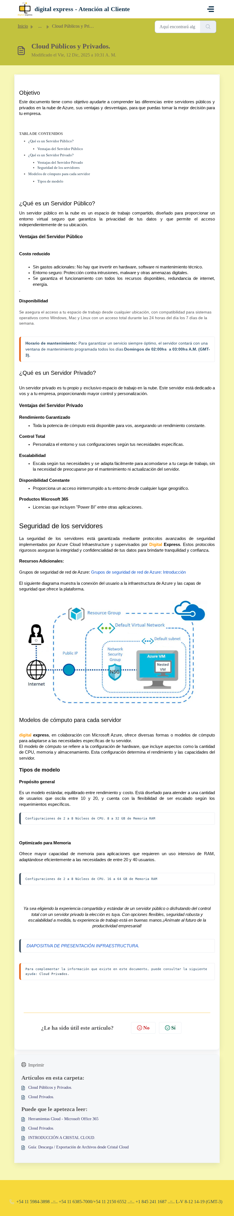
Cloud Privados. (54, 974)
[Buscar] (208, 27)
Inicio (23, 26)
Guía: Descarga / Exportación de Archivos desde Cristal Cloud (78, 1147)
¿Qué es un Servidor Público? (51, 141)
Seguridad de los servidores (58, 167)
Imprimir (36, 1065)
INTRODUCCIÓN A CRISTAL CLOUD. (61, 1138)
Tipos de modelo (50, 181)
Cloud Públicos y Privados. (50, 1087)
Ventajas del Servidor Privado (60, 162)
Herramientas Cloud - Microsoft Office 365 (63, 1119)
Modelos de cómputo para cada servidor (59, 174)
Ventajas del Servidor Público (60, 149)
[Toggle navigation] (210, 9)
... (40, 26)
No (146, 1028)
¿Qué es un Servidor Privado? (51, 155)
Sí (173, 1028)
